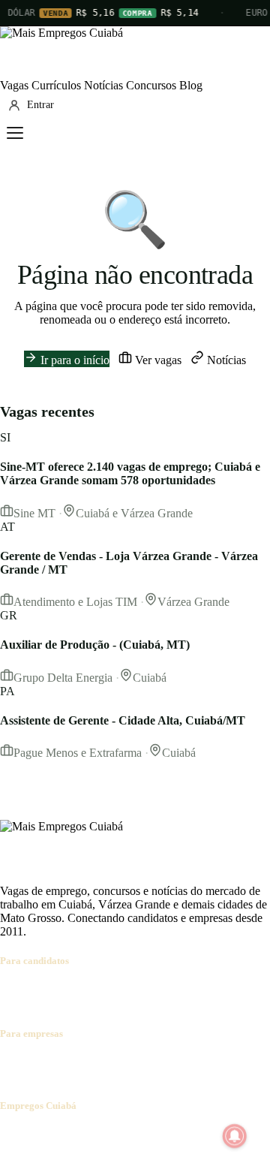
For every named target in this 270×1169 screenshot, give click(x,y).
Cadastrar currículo (95, 990)
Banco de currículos (120, 1062)
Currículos (56, 85)
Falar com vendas (41, 1076)
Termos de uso (147, 1134)
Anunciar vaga (35, 1062)
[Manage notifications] (235, 1136)
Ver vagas (157, 360)
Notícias (103, 85)
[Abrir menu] (15, 133)
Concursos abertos (186, 990)
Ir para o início (74, 360)
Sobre (14, 1134)
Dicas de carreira (90, 1003)
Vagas (14, 85)
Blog (190, 85)
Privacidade (213, 1134)
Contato (91, 1134)
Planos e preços (207, 1062)
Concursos (151, 85)
